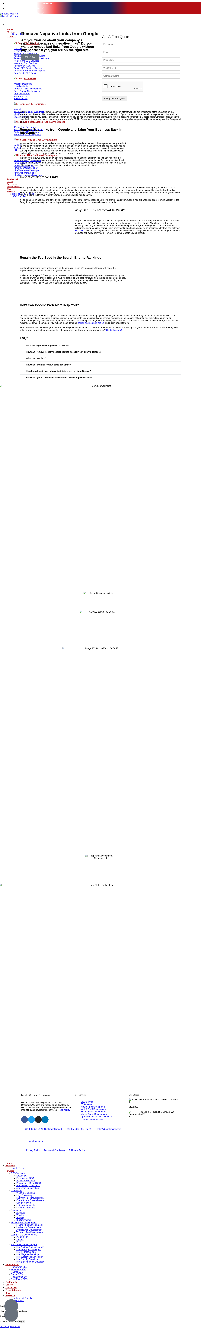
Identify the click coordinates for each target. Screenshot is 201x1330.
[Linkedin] (45, 1119)
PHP (18, 1242)
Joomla (20, 1239)
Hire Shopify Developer (27, 1259)
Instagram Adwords (25, 1205)
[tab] (100, 345)
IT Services (16, 1190)
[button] (30, 57)
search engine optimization (91, 323)
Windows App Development (29, 1232)
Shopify (20, 1217)
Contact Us (11, 1287)
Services (9, 1170)
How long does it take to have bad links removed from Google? (58, 371)
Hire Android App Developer (30, 1247)
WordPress (21, 1215)
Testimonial (11, 1282)
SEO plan (79, 230)
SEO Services (18, 1173)
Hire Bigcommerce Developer (30, 1262)
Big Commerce (23, 1220)
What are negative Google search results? (47, 345)
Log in (21, 1322)
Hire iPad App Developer (28, 1249)
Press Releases (13, 1290)
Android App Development (29, 1230)
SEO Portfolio (17, 1300)
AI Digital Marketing (25, 1180)
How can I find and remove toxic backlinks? (48, 365)
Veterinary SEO (18, 1269)
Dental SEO (17, 1274)
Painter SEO (17, 1272)
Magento (20, 1212)
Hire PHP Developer (26, 1252)
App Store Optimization (27, 1188)
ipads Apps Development (28, 1227)
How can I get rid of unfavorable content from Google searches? (59, 377)
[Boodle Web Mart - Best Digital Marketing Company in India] (9, 18)
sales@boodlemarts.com (21, 3)
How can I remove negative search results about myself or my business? (63, 352)
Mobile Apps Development (24, 1222)
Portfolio (10, 1295)
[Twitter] (31, 1119)
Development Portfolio (22, 1298)
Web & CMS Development (24, 1235)
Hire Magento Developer (28, 1254)
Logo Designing (24, 1195)
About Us (10, 1165)
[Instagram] (38, 1119)
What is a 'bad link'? (36, 358)
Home (8, 1162)
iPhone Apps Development (29, 1225)
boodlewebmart (45, 3)
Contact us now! (114, 330)
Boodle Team (17, 1168)
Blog (7, 1292)
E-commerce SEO (25, 1178)
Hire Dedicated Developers (24, 1244)
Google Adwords (24, 1203)
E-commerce (17, 1210)
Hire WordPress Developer (29, 1257)
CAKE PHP (22, 1237)
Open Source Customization (30, 1200)
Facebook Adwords (25, 1208)
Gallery (9, 1284)
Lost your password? (10, 1326)
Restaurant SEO (19, 1277)
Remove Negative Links (28, 1185)
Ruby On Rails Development (30, 1198)
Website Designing (25, 1193)
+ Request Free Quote (114, 98)
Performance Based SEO (28, 1183)
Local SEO (21, 1176)
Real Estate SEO (19, 1279)
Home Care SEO (19, 1267)
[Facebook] (24, 1119)
